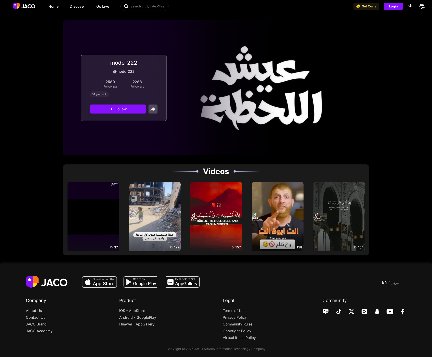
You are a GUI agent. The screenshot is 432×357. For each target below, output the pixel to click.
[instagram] (361, 312)
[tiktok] (335, 312)
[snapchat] (374, 312)
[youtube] (386, 312)
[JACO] (325, 312)
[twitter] (348, 312)
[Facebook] (399, 312)
